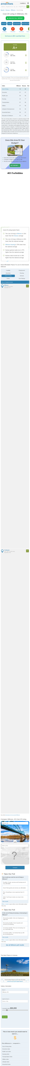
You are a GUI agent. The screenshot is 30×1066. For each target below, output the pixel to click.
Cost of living (5, 89)
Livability (22, 3)
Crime (8, 278)
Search (2, 10)
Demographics (16, 23)
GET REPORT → (15, 165)
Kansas (8, 10)
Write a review (5, 904)
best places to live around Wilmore (12, 815)
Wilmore (13, 10)
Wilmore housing (10, 244)
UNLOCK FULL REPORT (16, 18)
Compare (15, 867)
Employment (22, 270)
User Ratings (22, 278)
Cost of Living (8, 275)
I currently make (9, 1008)
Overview (4, 23)
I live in (3, 989)
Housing (22, 273)
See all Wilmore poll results (15, 945)
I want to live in (5, 999)
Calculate (4, 1017)
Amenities (8, 273)
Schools (22, 275)
